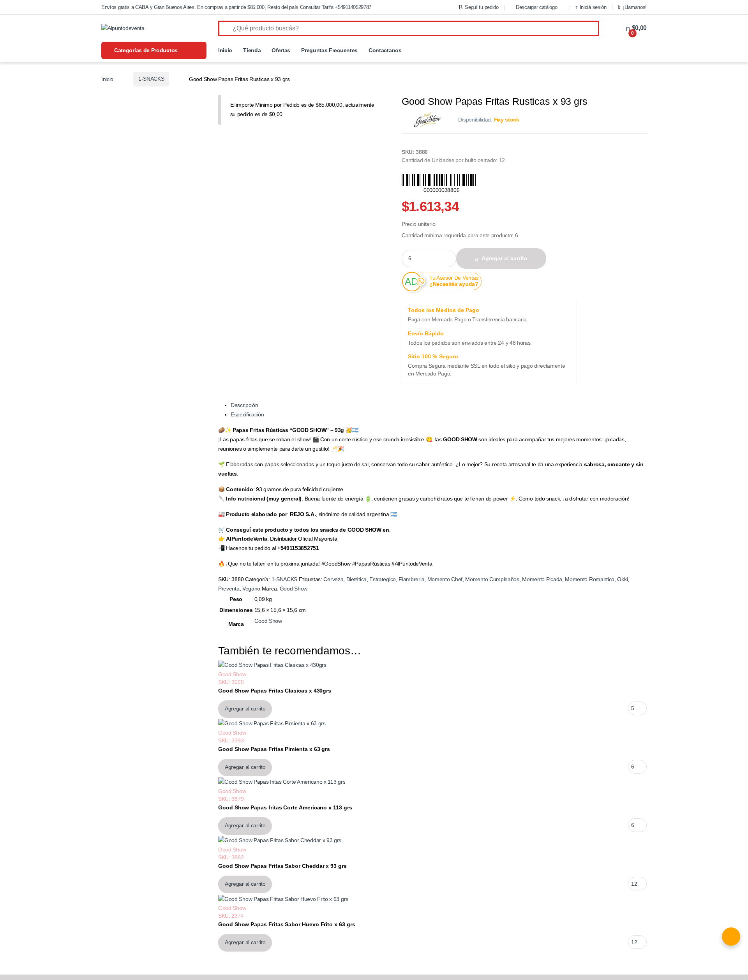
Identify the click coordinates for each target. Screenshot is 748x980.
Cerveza (333, 579)
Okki (622, 579)
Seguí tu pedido (481, 7)
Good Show (293, 588)
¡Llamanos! (635, 7)
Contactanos (385, 50)
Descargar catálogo (536, 7)
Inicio (225, 50)
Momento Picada (542, 579)
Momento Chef (444, 579)
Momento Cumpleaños (492, 579)
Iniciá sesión (593, 7)
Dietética (356, 579)
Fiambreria (411, 579)
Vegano (251, 588)
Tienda (252, 50)
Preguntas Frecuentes (329, 50)
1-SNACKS (151, 79)
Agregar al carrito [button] (245, 708)
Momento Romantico (589, 579)
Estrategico (382, 579)
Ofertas (281, 50)
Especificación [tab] (247, 414)
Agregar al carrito (504, 258)
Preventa (229, 588)
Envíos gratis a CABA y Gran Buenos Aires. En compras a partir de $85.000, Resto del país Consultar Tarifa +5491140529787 (236, 7)
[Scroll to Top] (374, 977)
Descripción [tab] (244, 405)
